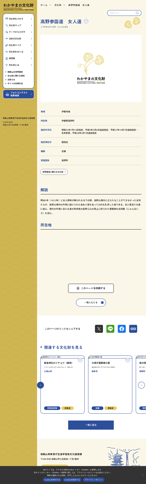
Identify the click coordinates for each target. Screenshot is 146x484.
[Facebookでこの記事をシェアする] (122, 329)
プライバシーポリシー (93, 479)
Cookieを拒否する (72, 479)
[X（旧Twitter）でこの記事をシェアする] (99, 329)
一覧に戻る (91, 425)
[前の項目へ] (40, 385)
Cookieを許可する (52, 479)
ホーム (44, 5)
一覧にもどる (91, 302)
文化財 (58, 5)
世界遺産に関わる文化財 (52, 172)
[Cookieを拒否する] (142, 475)
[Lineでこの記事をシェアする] (110, 329)
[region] (90, 256)
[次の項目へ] (141, 385)
